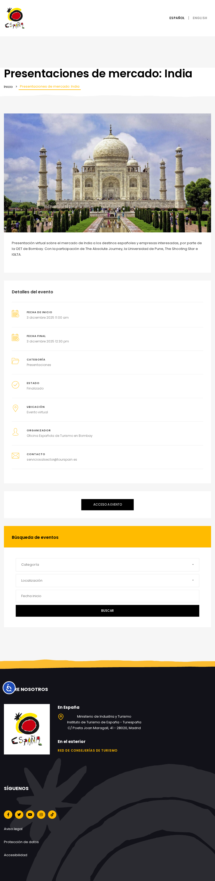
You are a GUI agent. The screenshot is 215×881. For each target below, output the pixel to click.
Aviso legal (13, 828)
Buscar (107, 610)
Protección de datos (21, 841)
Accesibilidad (15, 855)
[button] (107, 564)
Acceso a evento (107, 504)
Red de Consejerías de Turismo (87, 750)
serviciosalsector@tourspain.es (52, 459)
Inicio (8, 86)
